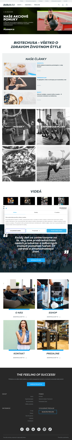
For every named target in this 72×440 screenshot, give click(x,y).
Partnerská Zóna (43, 401)
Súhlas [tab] (15, 212)
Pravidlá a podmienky (63, 437)
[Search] (59, 4)
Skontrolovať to (18, 290)
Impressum (30, 421)
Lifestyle (31, 418)
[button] (20, 4)
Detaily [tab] (36, 212)
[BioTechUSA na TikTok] (50, 429)
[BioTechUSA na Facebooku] (22, 429)
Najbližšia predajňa (48, 412)
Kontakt (65, 1)
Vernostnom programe (31, 1)
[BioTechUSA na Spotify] (38, 429)
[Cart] (67, 4)
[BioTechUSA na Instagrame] (27, 429)
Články (21, 1)
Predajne (41, 1)
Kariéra (47, 1)
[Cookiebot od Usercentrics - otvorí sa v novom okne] (60, 208)
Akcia (31, 396)
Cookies (24, 437)
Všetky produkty (29, 404)
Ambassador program (56, 1)
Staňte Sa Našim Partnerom (46, 399)
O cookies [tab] (57, 212)
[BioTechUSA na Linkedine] (44, 429)
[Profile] (63, 4)
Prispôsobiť (35, 230)
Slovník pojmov (29, 415)
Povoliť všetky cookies (56, 230)
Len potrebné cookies (15, 230)
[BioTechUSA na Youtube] (33, 429)
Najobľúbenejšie (29, 399)
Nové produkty (29, 401)
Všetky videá (36, 189)
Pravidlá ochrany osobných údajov (12, 437)
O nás (31, 410)
